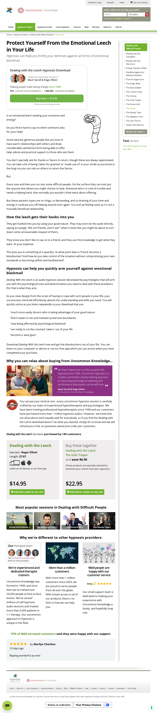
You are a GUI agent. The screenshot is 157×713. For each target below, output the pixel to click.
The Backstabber (133, 88)
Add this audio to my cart (28, 492)
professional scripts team (23, 558)
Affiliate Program (76, 688)
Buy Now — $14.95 (46, 98)
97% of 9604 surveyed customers (33, 634)
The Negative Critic (134, 117)
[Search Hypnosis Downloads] (147, 14)
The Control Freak (134, 92)
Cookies (111, 688)
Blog (86, 27)
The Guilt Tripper (77, 455)
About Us (107, 27)
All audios (133, 14)
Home (10, 27)
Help (86, 688)
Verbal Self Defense (135, 125)
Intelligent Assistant (122, 18)
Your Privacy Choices (88, 704)
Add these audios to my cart (86, 492)
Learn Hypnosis (63, 27)
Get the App (132, 688)
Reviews (96, 27)
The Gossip (131, 96)
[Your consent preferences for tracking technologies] (152, 708)
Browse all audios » (135, 132)
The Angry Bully (133, 83)
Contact (94, 688)
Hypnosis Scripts (44, 27)
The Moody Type (133, 112)
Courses (77, 27)
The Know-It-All (133, 104)
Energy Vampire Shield (136, 68)
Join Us (118, 27)
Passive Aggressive (135, 79)
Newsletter (121, 688)
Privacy (102, 688)
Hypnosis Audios (24, 27)
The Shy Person (133, 121)
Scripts (58, 688)
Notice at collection (59, 704)
